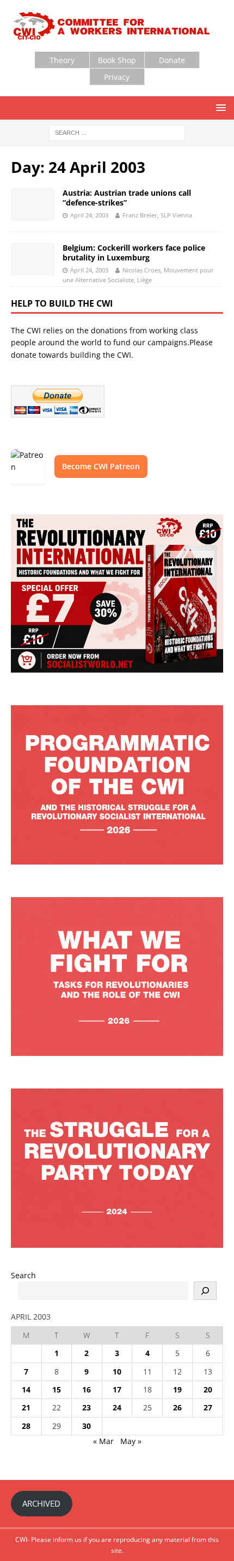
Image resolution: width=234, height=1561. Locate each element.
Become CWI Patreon (101, 466)
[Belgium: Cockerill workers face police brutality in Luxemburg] (32, 259)
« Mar (103, 1441)
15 (56, 1389)
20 (208, 1389)
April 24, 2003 (89, 215)
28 (26, 1426)
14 (26, 1389)
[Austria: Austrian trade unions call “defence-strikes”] (32, 204)
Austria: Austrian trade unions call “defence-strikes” (127, 198)
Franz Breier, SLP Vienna (157, 215)
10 (117, 1371)
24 (117, 1407)
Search (23, 1275)
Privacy (117, 77)
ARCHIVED (41, 1503)
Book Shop (117, 60)
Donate (172, 60)
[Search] (205, 1291)
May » (130, 1441)
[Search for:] (117, 132)
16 (86, 1389)
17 (117, 1389)
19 (177, 1389)
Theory (62, 60)
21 (26, 1407)
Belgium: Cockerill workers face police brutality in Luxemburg (134, 252)
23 (86, 1407)
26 (177, 1407)
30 (86, 1426)
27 (208, 1407)
